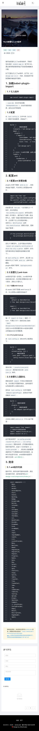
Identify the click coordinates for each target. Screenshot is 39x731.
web (5, 50)
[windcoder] (21, 2)
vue (10, 50)
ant (18, 50)
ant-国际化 (18, 457)
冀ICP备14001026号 (28, 725)
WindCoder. (23, 727)
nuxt (14, 50)
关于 (21, 720)
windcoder (29, 629)
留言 (17, 720)
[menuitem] (18, 720)
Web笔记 (6, 35)
